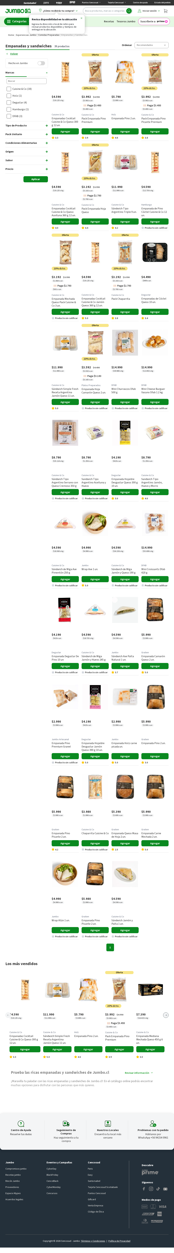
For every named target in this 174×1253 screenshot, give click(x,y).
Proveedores (12, 1187)
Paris (90, 1169)
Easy (90, 1175)
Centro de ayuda (140, 2)
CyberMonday (54, 1187)
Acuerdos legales (14, 1199)
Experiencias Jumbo (26, 35)
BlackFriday (52, 1175)
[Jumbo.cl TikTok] (158, 1189)
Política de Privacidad (119, 1241)
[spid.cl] (72, 2)
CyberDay (51, 1169)
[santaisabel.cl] (30, 2)
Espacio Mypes (13, 1193)
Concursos (52, 1193)
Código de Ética (96, 1211)
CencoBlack (52, 1181)
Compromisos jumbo (16, 1169)
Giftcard (92, 1199)
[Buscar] (129, 11)
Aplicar (35, 179)
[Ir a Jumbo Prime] (150, 1172)
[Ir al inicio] (18, 11)
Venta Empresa (95, 1205)
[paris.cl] (46, 2)
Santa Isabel (94, 1181)
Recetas (109, 21)
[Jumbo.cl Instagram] (151, 1189)
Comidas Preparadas (48, 35)
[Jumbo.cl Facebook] (144, 1189)
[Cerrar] (81, 19)
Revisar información (137, 1073)
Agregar (65, 131)
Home (11, 35)
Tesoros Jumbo (126, 21)
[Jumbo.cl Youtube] (165, 1189)
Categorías (19, 21)
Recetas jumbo (13, 1175)
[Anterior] (8, 1015)
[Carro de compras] (165, 10)
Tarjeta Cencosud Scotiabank (103, 1187)
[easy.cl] (59, 2)
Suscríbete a (147, 21)
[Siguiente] (166, 1015)
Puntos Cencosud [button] (90, 2)
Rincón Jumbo (12, 1181)
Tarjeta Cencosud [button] (116, 2)
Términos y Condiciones (93, 1241)
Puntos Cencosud (97, 1193)
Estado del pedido (162, 2)
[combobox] (107, 10)
